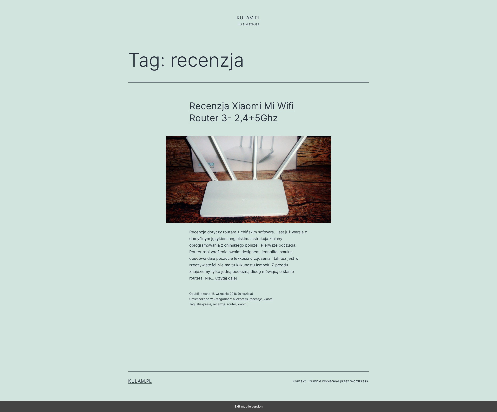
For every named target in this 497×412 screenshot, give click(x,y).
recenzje (255, 299)
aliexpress (240, 299)
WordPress (359, 381)
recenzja (219, 304)
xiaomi (268, 299)
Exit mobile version (249, 406)
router (231, 304)
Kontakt (299, 381)
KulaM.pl (248, 18)
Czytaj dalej (226, 278)
